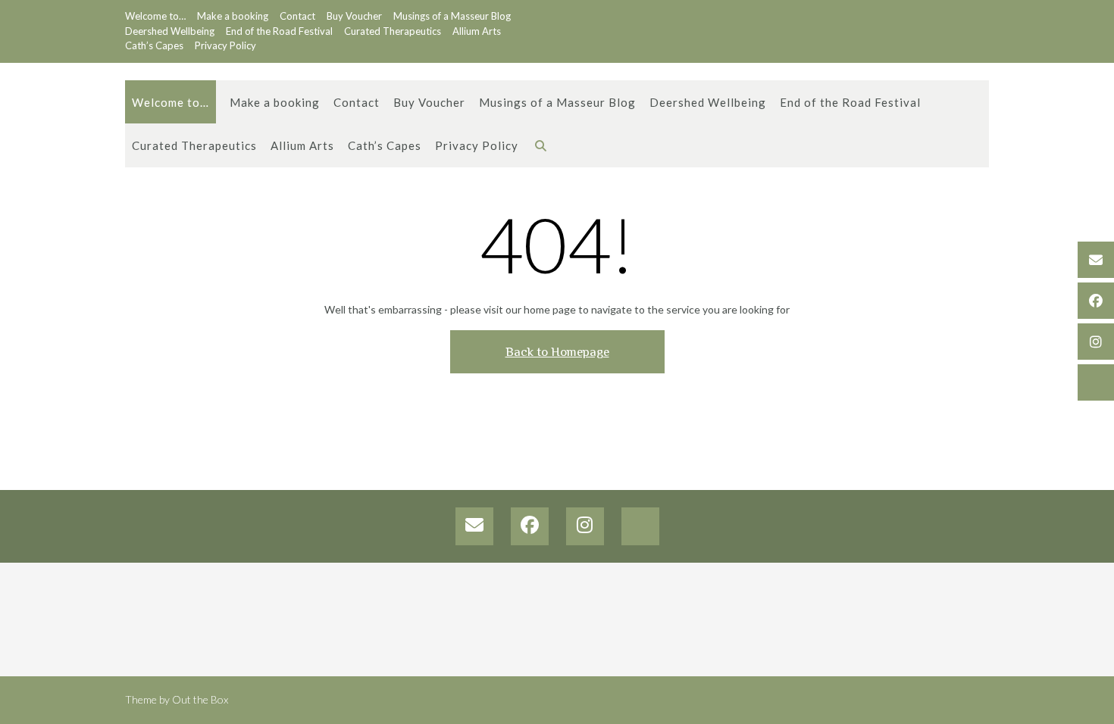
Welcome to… (155, 16)
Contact (297, 16)
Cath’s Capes (154, 45)
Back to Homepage (557, 352)
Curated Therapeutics (392, 31)
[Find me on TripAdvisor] (1096, 382)
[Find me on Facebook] (1096, 300)
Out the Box (200, 699)
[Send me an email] (1096, 260)
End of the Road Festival (279, 31)
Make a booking (232, 16)
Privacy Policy (225, 45)
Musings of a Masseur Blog (452, 16)
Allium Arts (476, 31)
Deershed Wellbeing (169, 31)
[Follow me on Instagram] (1096, 341)
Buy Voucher (354, 16)
